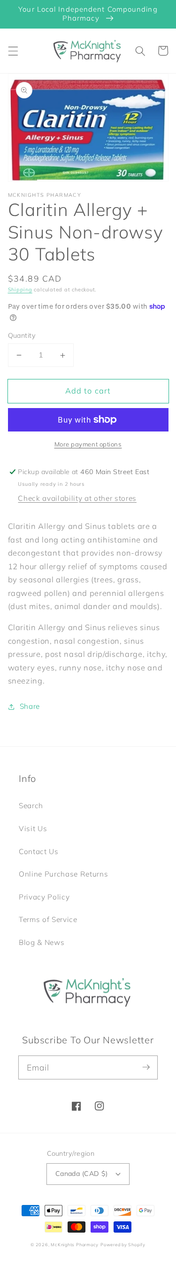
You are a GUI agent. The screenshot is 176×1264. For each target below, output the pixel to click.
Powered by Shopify (122, 1244)
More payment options (88, 444)
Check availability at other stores (77, 498)
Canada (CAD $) (81, 1173)
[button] (12, 50)
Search (31, 805)
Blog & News (41, 942)
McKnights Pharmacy (75, 1244)
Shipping (20, 289)
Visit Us (33, 828)
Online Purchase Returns (63, 874)
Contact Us (39, 851)
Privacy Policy (44, 896)
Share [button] (30, 706)
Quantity (22, 335)
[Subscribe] (146, 1067)
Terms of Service (48, 919)
